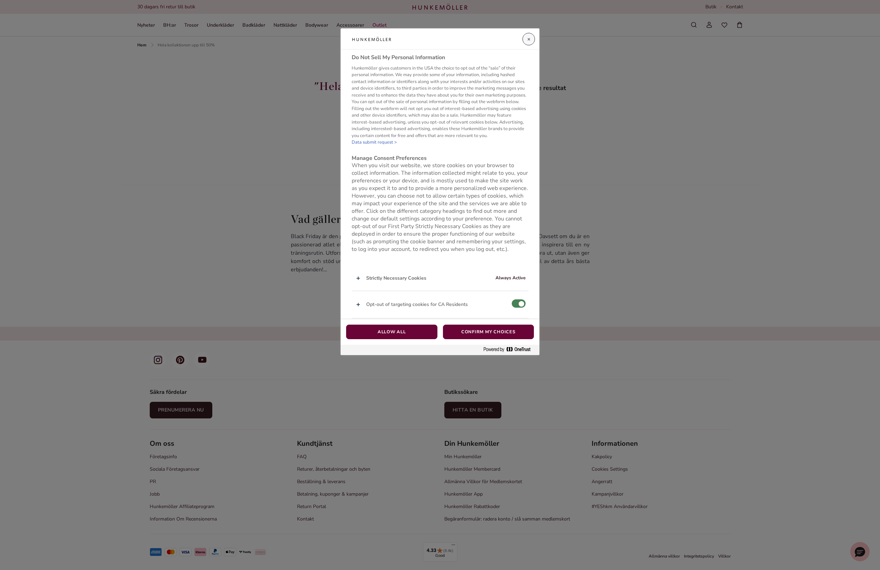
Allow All (392, 332)
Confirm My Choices (488, 332)
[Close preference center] (528, 39)
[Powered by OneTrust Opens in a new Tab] (509, 349)
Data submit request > (374, 142)
